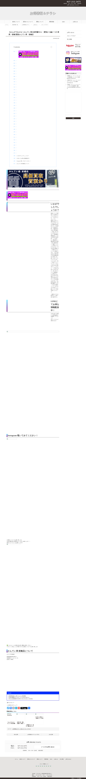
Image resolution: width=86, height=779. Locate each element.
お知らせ (35, 24)
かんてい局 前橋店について (23, 163)
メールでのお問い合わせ (47, 747)
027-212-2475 (74, 2)
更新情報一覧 (15, 24)
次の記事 (51, 734)
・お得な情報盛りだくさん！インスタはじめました (18, 697)
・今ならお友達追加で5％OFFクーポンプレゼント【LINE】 (20, 698)
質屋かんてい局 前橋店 (43, 3)
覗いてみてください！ (24, 161)
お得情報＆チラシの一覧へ (33, 734)
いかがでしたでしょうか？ (23, 155)
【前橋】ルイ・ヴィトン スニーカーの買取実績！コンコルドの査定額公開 (73, 77)
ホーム (6, 24)
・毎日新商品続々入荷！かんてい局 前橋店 (17, 695)
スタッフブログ (44, 24)
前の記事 (16, 734)
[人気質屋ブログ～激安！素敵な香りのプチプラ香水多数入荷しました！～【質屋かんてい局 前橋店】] (29, 718)
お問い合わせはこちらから (73, 4)
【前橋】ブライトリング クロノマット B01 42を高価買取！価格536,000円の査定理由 (73, 86)
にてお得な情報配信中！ (23, 158)
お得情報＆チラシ (25, 24)
